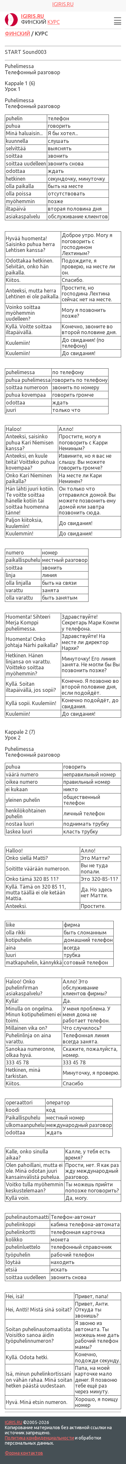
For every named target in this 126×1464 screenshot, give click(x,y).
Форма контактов (24, 1453)
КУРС (53, 22)
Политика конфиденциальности (39, 1437)
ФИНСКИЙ (17, 33)
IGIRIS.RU (13, 1422)
